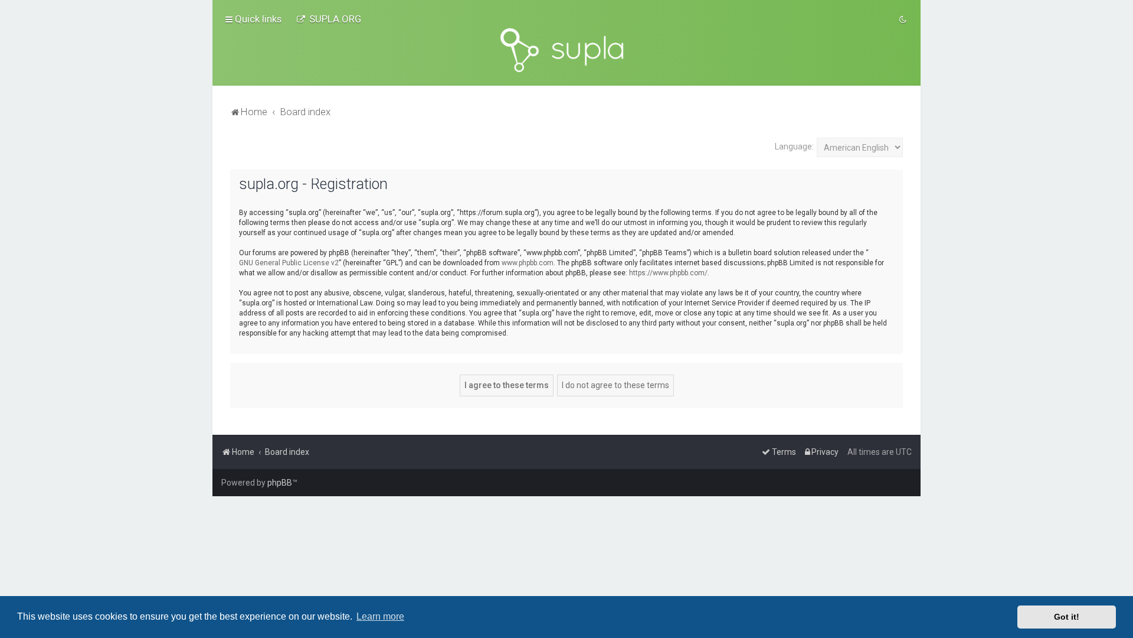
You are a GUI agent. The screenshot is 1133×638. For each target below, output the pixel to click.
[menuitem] (328, 19)
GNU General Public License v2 (289, 263)
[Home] (566, 50)
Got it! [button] (1066, 616)
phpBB (279, 482)
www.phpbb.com (528, 263)
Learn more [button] (380, 616)
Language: (794, 146)
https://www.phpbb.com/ (668, 273)
